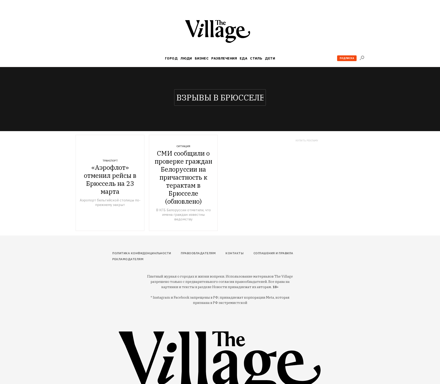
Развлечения (224, 58)
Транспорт (110, 160)
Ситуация (183, 146)
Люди (186, 58)
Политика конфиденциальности (141, 253)
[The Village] (220, 32)
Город (171, 58)
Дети (270, 58)
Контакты (235, 253)
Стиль (256, 58)
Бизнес (202, 58)
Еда (243, 58)
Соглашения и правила (273, 253)
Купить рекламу (307, 140)
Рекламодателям (127, 259)
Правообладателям (198, 253)
